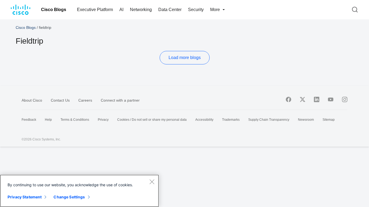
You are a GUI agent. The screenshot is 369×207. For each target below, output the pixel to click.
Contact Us (60, 100)
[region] (79, 191)
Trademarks (231, 120)
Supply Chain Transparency (268, 120)
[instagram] (344, 99)
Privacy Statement (25, 197)
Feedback (29, 120)
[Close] (152, 181)
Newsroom (306, 120)
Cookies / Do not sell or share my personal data (152, 120)
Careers (85, 100)
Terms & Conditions (75, 120)
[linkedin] (316, 99)
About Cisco (32, 100)
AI (121, 9)
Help (48, 120)
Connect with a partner (120, 100)
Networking (141, 9)
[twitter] (302, 99)
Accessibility (204, 120)
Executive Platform (95, 9)
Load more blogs (185, 57)
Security (196, 9)
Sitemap (329, 120)
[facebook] (288, 99)
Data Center (170, 9)
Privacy (103, 120)
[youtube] (330, 99)
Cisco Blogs (53, 9)
